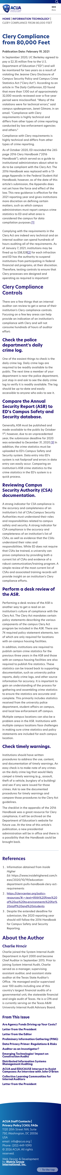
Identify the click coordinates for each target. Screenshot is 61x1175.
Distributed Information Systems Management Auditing (24, 1063)
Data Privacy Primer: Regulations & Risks (29, 1044)
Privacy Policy (11, 1125)
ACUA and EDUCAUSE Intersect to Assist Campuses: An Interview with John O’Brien (30, 1070)
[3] (52, 442)
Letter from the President (19, 1029)
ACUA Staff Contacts (16, 1121)
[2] (29, 252)
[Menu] (54, 7)
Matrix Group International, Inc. (14, 1163)
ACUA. (16, 1149)
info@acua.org (20, 1141)
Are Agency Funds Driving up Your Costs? (29, 1024)
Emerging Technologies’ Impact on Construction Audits (25, 1055)
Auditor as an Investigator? (20, 1049)
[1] (32, 223)
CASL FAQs (30, 1125)
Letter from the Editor (17, 1034)
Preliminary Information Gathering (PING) (30, 1039)
